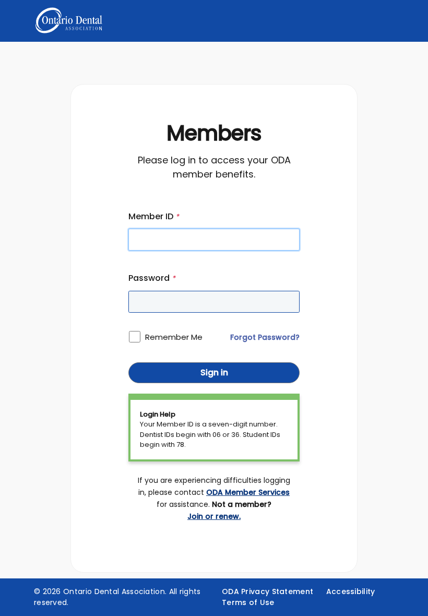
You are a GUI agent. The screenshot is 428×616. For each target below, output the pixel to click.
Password (151, 278)
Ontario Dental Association (114, 591)
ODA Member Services (248, 492)
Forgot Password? (265, 337)
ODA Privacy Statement (267, 591)
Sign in (214, 372)
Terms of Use (248, 602)
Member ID (153, 216)
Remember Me (174, 336)
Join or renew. (214, 516)
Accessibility (350, 591)
